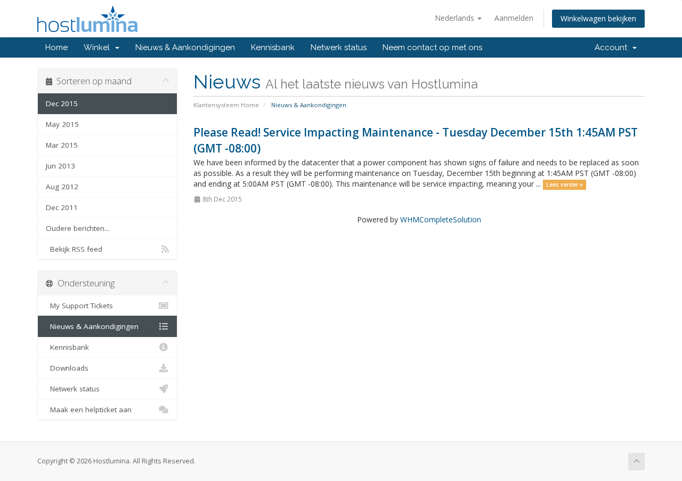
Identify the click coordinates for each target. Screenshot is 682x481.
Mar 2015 (62, 145)
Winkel (99, 47)
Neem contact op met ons (432, 47)
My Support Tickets (79, 305)
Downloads (67, 368)
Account (613, 47)
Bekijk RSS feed (74, 249)
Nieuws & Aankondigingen (185, 47)
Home (56, 47)
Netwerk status (339, 47)
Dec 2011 (62, 207)
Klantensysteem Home (226, 105)
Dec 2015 (62, 103)
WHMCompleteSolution (440, 219)
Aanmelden (513, 18)
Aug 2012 (62, 186)
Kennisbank (273, 47)
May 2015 (62, 124)
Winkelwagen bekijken (598, 18)
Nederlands (455, 18)
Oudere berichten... (77, 228)
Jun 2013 (60, 166)
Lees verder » (564, 184)
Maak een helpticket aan (89, 409)
